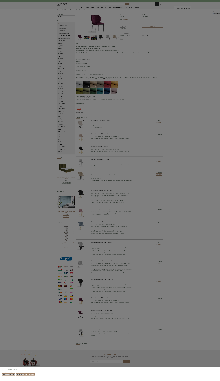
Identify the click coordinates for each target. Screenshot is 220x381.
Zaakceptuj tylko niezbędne (8, 374)
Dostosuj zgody (19, 374)
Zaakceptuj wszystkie (29, 374)
